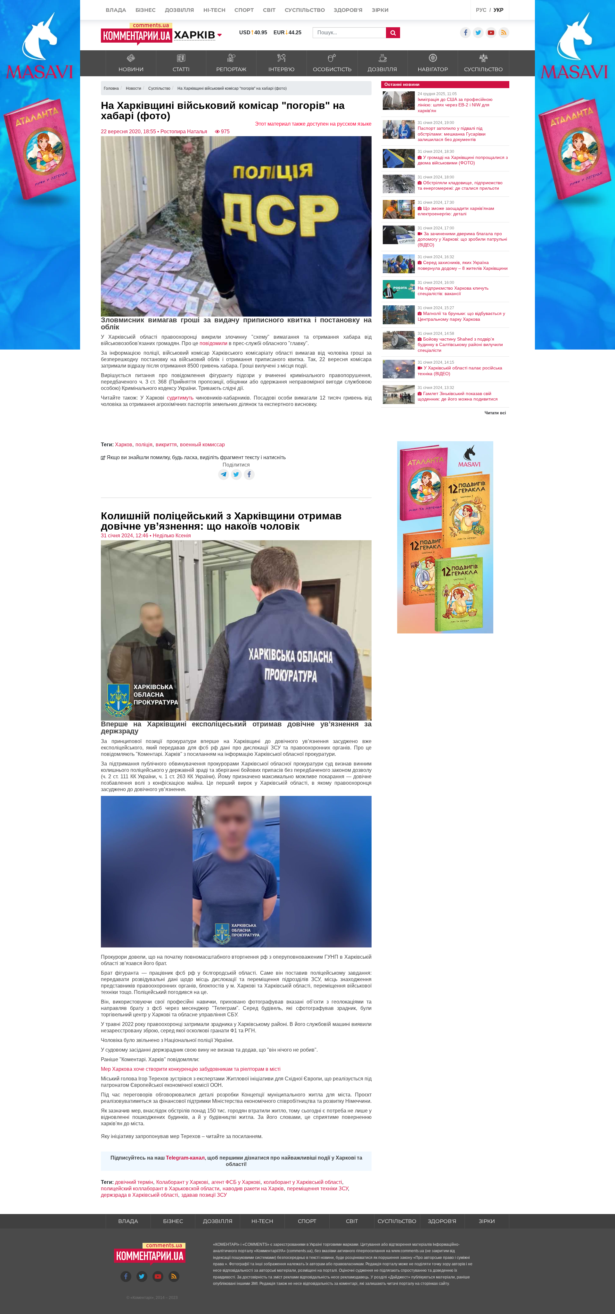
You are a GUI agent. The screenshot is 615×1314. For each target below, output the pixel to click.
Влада (128, 1221)
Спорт (307, 1221)
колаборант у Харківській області (303, 1182)
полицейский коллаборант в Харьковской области (160, 1188)
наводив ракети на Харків (253, 1188)
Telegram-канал (185, 1158)
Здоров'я (442, 1221)
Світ (352, 1221)
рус (481, 10)
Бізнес (173, 1221)
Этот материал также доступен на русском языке (313, 124)
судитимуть (180, 398)
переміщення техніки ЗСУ (317, 1188)
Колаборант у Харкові (182, 1182)
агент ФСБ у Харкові (235, 1182)
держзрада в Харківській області (139, 1195)
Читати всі (495, 412)
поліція (143, 444)
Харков (123, 444)
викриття (166, 444)
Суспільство (397, 1221)
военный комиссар (202, 444)
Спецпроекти (442, 11)
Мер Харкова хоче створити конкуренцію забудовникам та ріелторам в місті (191, 1069)
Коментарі (142, 1297)
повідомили (213, 343)
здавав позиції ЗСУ (204, 1195)
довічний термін (134, 1182)
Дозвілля (218, 1221)
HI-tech (262, 1221)
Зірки (487, 1221)
